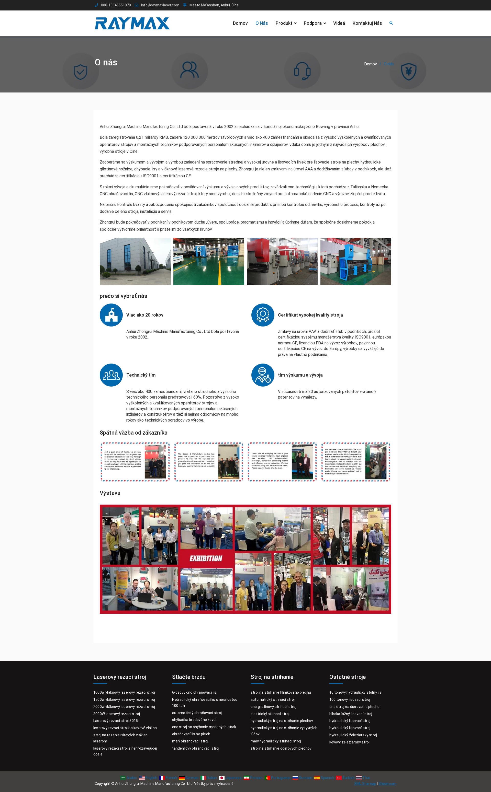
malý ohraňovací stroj (190, 741)
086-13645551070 (116, 5)
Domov (240, 23)
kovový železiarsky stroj (349, 742)
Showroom (387, 784)
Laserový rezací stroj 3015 (115, 721)
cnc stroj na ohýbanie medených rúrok (204, 727)
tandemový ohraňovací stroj (195, 748)
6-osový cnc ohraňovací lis (194, 692)
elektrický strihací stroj (270, 714)
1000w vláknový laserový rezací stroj (124, 692)
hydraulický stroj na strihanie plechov (282, 721)
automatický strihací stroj (273, 699)
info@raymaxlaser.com (160, 5)
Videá (339, 23)
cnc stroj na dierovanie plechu (354, 707)
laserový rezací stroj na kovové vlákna (125, 728)
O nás (261, 23)
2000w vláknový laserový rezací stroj (124, 707)
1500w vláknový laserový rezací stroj (124, 699)
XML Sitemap (365, 784)
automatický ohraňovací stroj (197, 713)
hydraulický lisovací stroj (350, 721)
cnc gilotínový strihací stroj (273, 707)
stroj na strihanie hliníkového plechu (281, 692)
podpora (313, 23)
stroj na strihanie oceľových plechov (281, 748)
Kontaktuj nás (367, 23)
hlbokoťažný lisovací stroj (350, 714)
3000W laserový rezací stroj (116, 714)
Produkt (284, 23)
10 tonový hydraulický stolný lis (355, 692)
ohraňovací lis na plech (191, 734)
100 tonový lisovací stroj (349, 699)
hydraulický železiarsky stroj (353, 735)
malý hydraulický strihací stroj (276, 741)
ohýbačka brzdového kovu (194, 720)
